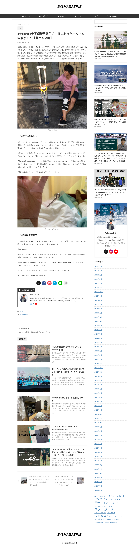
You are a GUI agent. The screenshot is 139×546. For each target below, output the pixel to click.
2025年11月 (98, 292)
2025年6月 (98, 296)
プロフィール (26, 16)
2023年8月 (98, 380)
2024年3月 (98, 351)
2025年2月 (98, 308)
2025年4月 (98, 300)
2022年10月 (98, 422)
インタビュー (61, 16)
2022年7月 (98, 435)
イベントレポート (116, 496)
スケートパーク (98, 506)
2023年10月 (98, 372)
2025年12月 (98, 287)
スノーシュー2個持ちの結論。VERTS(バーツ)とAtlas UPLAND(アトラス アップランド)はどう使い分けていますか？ (110, 192)
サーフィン (78, 16)
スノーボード (43, 16)
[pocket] (49, 283)
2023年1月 (98, 410)
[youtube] (36, 304)
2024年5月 (98, 342)
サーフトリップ (113, 503)
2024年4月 (98, 346)
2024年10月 (98, 321)
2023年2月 (98, 406)
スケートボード (108, 506)
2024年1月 (98, 359)
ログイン (38, 332)
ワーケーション (114, 522)
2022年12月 (98, 414)
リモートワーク (98, 522)
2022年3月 (98, 452)
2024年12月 (98, 317)
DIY (95, 496)
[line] (60, 283)
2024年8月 (98, 330)
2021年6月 (98, 490)
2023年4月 (98, 397)
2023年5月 (98, 393)
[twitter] (38, 283)
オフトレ (113, 499)
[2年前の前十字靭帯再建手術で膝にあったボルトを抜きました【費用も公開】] (55, 283)
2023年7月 (98, 384)
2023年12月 (98, 363)
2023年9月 (98, 376)
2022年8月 (98, 431)
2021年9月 (98, 477)
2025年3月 (98, 304)
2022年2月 (98, 456)
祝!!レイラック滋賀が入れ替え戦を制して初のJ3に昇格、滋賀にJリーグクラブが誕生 (68, 372)
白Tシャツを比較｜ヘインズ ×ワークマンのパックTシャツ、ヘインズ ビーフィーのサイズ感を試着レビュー (110, 121)
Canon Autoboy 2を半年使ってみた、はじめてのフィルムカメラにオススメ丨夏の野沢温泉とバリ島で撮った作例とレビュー (110, 54)
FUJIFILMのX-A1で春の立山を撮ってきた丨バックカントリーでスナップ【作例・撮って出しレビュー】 (110, 88)
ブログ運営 (98, 519)
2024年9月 (98, 325)
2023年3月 (98, 401)
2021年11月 (98, 469)
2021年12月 (98, 465)
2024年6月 (98, 338)
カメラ (119, 499)
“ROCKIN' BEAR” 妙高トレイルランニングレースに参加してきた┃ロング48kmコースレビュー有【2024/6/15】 (68, 452)
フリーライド (118, 516)
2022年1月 (98, 460)
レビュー (106, 522)
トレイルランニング (101, 516)
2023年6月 (98, 389)
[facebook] (44, 283)
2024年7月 (98, 334)
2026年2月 (98, 279)
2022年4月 (98, 448)
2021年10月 (98, 473)
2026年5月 (98, 266)
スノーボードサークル (100, 513)
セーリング (111, 513)
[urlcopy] (66, 283)
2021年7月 (98, 486)
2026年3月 (98, 275)
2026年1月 (98, 283)
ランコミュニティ (113, 16)
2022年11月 (98, 418)
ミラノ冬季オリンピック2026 (111, 519)
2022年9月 (98, 427)
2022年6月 (98, 439)
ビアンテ (111, 516)
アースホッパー (102, 496)
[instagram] (34, 304)
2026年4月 (98, 270)
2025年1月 (98, 313)
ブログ (95, 16)
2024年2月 (98, 355)
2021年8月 (98, 482)
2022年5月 (98, 444)
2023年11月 (98, 368)
